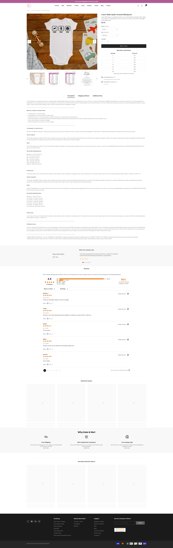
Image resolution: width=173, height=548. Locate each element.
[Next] (94, 41)
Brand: (105, 26)
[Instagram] (31, 521)
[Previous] (29, 41)
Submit (140, 523)
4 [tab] (88, 262)
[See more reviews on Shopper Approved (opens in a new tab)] (52, 303)
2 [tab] (84, 262)
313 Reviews (51, 284)
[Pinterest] (35, 521)
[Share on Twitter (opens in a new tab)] (50, 303)
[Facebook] (28, 521)
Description (71, 96)
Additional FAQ (97, 96)
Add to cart (124, 46)
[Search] (138, 6)
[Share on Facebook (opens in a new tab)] (48, 303)
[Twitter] (39, 521)
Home (28, 10)
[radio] (86, 278)
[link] (41, 423)
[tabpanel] (86, 257)
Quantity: (103, 39)
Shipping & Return (83, 96)
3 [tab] (86, 262)
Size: (105, 32)
